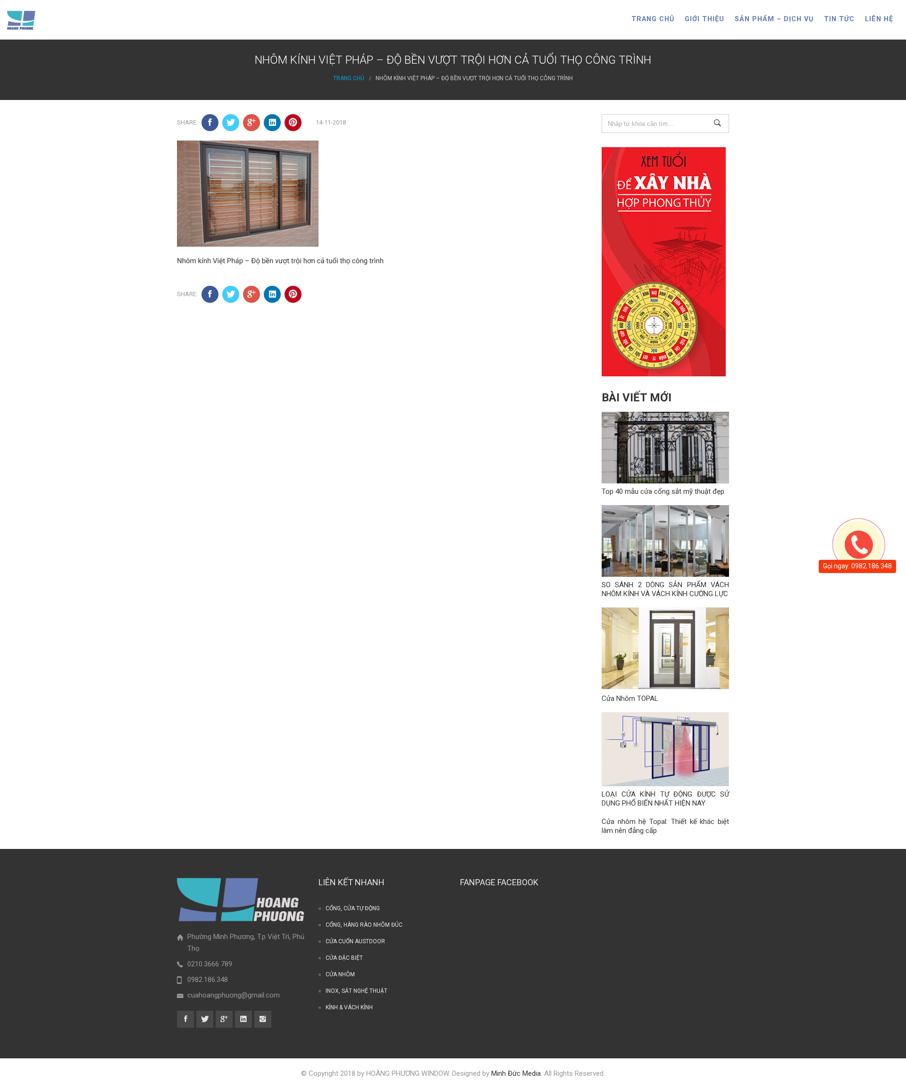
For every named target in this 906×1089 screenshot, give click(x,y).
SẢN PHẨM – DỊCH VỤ (774, 19)
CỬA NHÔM (340, 974)
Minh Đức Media (516, 1073)
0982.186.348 (207, 979)
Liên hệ (879, 19)
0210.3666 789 (209, 964)
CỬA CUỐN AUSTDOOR (355, 941)
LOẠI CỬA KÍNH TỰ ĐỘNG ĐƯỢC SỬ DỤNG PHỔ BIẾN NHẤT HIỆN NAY (665, 798)
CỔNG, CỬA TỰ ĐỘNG (353, 908)
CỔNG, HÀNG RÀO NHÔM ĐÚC (364, 925)
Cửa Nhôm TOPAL (630, 698)
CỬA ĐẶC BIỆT (344, 958)
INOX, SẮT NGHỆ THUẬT (356, 991)
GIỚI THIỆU (704, 19)
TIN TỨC (839, 19)
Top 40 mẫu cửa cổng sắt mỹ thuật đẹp (663, 491)
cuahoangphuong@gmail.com (233, 995)
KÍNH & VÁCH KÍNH (349, 1007)
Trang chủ (652, 19)
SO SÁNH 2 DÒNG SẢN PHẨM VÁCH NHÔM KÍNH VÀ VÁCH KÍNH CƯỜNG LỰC (665, 589)
